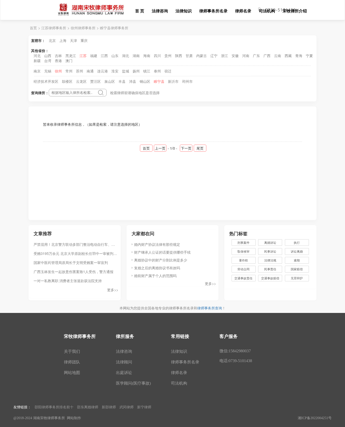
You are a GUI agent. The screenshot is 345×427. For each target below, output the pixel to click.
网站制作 (74, 418)
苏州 (79, 70)
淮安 (114, 70)
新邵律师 (109, 406)
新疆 (37, 60)
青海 (298, 55)
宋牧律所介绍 (295, 11)
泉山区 (109, 81)
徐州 (58, 70)
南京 (37, 70)
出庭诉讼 (124, 372)
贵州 (167, 55)
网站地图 (72, 372)
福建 (93, 55)
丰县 (122, 81)
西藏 (288, 55)
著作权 (243, 260)
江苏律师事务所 (53, 27)
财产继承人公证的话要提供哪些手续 (162, 252)
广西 (266, 55)
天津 (73, 40)
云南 (277, 55)
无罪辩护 (297, 278)
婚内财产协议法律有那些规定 (157, 244)
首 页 (139, 11)
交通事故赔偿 (270, 278)
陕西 (178, 55)
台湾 (47, 60)
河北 (37, 55)
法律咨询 (160, 11)
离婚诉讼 (270, 242)
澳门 (68, 60)
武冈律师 (126, 406)
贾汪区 (95, 81)
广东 (256, 55)
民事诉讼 (270, 251)
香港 (58, 60)
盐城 (125, 70)
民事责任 (270, 269)
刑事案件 (243, 242)
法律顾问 (124, 362)
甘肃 (189, 55)
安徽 (235, 55)
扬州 (136, 70)
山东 (114, 55)
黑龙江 (70, 55)
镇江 (146, 70)
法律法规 (270, 260)
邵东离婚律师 (87, 406)
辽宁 (213, 55)
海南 (146, 55)
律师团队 (72, 362)
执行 (297, 242)
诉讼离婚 (297, 251)
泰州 (157, 70)
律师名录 (243, 11)
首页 (33, 27)
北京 (52, 40)
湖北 (125, 55)
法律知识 (184, 11)
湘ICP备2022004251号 (315, 418)
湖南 (136, 55)
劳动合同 (243, 269)
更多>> (112, 289)
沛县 (132, 81)
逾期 (297, 260)
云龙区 (81, 81)
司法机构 (267, 11)
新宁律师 (144, 406)
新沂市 (173, 81)
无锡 (47, 70)
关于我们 (72, 351)
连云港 (102, 70)
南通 (90, 70)
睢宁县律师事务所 (114, 27)
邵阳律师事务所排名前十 (54, 406)
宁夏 (309, 55)
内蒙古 (201, 55)
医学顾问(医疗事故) (133, 383)
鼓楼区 (67, 81)
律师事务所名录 (213, 11)
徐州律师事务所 (83, 27)
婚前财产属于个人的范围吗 (155, 275)
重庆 (84, 40)
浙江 (224, 55)
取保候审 (243, 251)
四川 (157, 55)
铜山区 (145, 81)
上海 (62, 40)
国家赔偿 (297, 269)
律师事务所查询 (209, 307)
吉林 (58, 55)
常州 (68, 70)
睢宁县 (159, 81)
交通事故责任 (243, 278)
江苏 (83, 55)
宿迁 (167, 70)
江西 (104, 55)
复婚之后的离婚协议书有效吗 (157, 267)
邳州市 (187, 81)
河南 (245, 55)
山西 (47, 55)
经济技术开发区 (46, 81)
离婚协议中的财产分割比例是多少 (160, 259)
